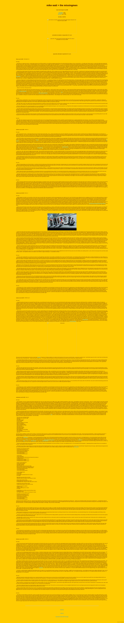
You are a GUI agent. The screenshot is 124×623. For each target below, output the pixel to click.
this (61, 92)
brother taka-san (45, 440)
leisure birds (18, 76)
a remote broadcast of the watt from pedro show (97, 203)
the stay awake (40, 147)
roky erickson (76, 446)
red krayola (80, 439)
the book (38, 357)
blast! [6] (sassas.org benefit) (49, 439)
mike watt (59, 14)
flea (27, 439)
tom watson (61, 12)
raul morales (60, 13)
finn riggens (26, 437)
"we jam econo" (85, 319)
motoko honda (33, 440)
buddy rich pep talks (22, 91)
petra (24, 440)
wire (51, 414)
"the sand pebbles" (73, 321)
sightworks (41, 567)
